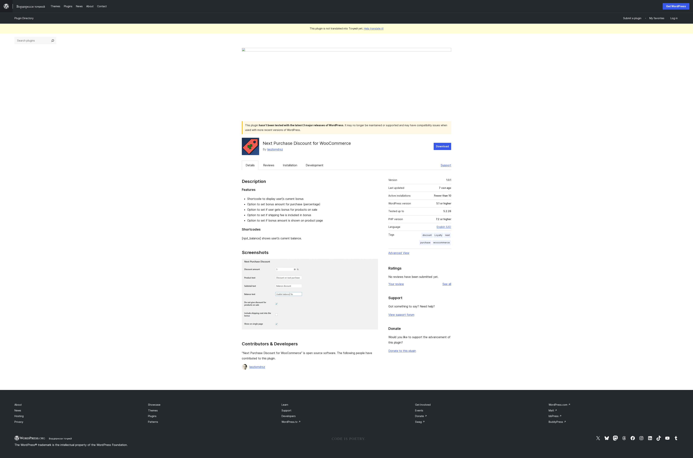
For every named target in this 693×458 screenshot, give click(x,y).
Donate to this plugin (402, 351)
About (18, 404)
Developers (289, 416)
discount (427, 235)
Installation (290, 165)
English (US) (444, 226)
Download (442, 146)
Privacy (18, 421)
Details (250, 165)
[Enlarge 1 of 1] (373, 264)
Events (419, 410)
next (447, 235)
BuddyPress (557, 421)
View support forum (401, 314)
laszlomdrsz (275, 149)
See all (447, 284)
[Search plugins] (52, 40)
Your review (396, 284)
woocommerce (441, 242)
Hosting (19, 416)
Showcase (154, 404)
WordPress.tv (291, 421)
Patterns (153, 421)
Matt (553, 410)
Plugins (152, 416)
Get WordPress (676, 6)
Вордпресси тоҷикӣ (60, 438)
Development (314, 165)
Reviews (268, 165)
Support (446, 165)
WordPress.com (559, 404)
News (17, 410)
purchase (425, 242)
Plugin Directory (24, 18)
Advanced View (398, 253)
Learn (285, 404)
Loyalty (438, 235)
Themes (153, 410)
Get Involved (423, 404)
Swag (420, 421)
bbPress (555, 416)
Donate (421, 416)
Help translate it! (373, 28)
